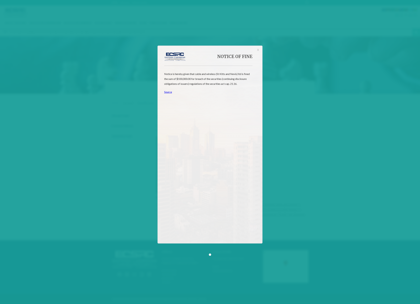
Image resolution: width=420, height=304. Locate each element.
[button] (210, 254)
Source (168, 91)
